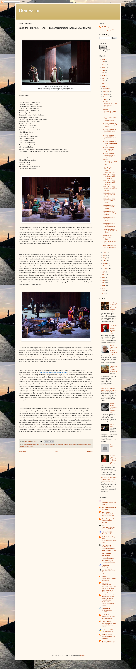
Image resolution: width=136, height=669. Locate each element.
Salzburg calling (107, 235)
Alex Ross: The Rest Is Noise (108, 571)
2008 (103, 291)
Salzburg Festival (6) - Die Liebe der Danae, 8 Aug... (109, 194)
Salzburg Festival (73, 444)
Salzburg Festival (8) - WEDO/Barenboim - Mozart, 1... (109, 182)
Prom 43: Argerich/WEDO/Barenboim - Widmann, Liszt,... (110, 161)
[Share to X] (49, 441)
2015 (103, 272)
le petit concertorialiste (108, 595)
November (106, 91)
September (106, 97)
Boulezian (29, 10)
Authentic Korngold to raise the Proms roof (109, 579)
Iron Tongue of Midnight (109, 507)
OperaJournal (106, 512)
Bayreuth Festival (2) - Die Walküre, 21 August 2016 (109, 149)
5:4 (103, 525)
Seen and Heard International (106, 554)
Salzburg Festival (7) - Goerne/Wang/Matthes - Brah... (110, 188)
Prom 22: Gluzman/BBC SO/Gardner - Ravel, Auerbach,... (110, 247)
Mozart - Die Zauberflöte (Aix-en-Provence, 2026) (108, 514)
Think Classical (106, 621)
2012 (103, 280)
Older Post (90, 451)
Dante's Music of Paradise (108, 643)
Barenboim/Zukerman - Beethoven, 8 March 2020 (108, 389)
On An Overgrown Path (109, 519)
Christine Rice (43, 444)
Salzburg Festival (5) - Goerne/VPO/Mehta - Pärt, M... (110, 200)
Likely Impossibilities (108, 630)
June (104, 255)
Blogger (82, 655)
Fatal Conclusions (107, 635)
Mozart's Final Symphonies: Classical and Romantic (113, 459)
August (105, 99)
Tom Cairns (30, 446)
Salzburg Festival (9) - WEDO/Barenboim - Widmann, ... (109, 176)
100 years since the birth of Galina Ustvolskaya (108, 617)
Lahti (103, 573)
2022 (103, 70)
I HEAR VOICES (107, 532)
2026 (103, 59)
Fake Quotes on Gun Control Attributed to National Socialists (109, 624)
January (105, 268)
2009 (103, 288)
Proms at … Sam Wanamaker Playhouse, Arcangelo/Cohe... (109, 169)
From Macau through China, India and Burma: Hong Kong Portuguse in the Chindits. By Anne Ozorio (109, 589)
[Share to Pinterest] (53, 441)
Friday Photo (105, 509)
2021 (103, 73)
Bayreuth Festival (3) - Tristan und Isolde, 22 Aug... (110, 143)
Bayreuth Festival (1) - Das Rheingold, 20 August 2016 (109, 155)
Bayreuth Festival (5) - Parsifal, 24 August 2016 (109, 131)
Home (56, 451)
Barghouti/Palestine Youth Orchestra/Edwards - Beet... (109, 240)
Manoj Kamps (106, 608)
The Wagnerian (106, 545)
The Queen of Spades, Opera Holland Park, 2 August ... (110, 230)
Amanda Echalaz (28, 444)
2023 (103, 67)
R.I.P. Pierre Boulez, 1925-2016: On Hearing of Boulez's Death (113, 408)
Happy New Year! (113, 446)
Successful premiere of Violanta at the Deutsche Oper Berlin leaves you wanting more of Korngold (108, 559)
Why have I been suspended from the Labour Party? (113, 329)
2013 (103, 277)
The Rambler (106, 565)
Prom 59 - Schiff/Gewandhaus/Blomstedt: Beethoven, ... (110, 112)
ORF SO (66, 444)
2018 (103, 81)
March (105, 263)
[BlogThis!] (47, 441)
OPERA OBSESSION (108, 641)
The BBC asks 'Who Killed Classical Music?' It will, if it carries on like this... (109, 479)
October (105, 94)
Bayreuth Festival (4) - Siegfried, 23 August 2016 (109, 137)
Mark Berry (105, 27)
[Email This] (45, 441)
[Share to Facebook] (51, 441)
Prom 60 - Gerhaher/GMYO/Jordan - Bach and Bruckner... (110, 104)
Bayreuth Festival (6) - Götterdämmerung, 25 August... (110, 125)
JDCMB (104, 577)
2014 (103, 275)
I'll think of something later (108, 538)
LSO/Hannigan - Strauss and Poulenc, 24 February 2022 (113, 307)
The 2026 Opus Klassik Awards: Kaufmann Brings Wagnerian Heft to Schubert (109, 548)
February (106, 266)
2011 (103, 283)
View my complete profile (106, 30)
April (105, 260)
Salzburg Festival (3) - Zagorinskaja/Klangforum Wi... (110, 212)
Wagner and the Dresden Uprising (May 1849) (113, 368)
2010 (103, 285)
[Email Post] (41, 441)
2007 (103, 294)
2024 (103, 65)
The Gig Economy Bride (108, 631)
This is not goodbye (107, 567)
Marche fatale (112, 425)
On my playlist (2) (106, 534)
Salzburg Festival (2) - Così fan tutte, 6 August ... (109, 218)
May (104, 258)
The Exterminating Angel (84, 444)
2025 (103, 62)
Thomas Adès (23, 446)
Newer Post (22, 451)
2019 (103, 78)
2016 (103, 86)
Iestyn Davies (50, 444)
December (106, 89)
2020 (103, 75)
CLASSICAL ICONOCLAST (106, 584)
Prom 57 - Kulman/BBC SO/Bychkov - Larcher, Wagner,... (110, 118)
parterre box (105, 501)
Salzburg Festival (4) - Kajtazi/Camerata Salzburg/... (109, 206)
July (104, 252)
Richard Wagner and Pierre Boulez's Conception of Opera (113, 350)
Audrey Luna (36, 444)
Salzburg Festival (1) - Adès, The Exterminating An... (109, 224)
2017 (103, 84)
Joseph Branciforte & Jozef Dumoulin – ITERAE (108, 528)
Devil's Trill (105, 615)
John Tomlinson (59, 444)
